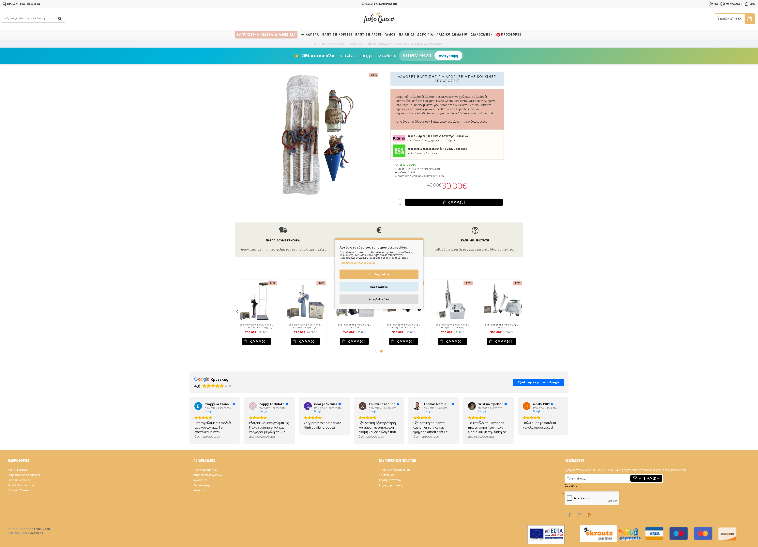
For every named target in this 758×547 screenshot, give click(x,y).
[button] (237, 311)
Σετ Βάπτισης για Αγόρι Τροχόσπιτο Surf (501, 326)
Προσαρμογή (379, 286)
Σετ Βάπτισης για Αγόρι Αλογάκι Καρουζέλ (403, 326)
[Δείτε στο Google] (198, 406)
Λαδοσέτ (355, 43)
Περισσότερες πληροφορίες (357, 262)
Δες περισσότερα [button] (207, 436)
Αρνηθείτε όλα (379, 299)
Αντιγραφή (448, 55)
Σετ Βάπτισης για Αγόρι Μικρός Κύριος (305, 326)
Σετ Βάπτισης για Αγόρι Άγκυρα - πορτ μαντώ (256, 326)
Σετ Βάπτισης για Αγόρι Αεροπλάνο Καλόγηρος (354, 326)
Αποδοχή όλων (379, 274)
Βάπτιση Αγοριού (333, 43)
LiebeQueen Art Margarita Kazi (423, 169)
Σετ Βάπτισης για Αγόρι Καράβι (452, 326)
